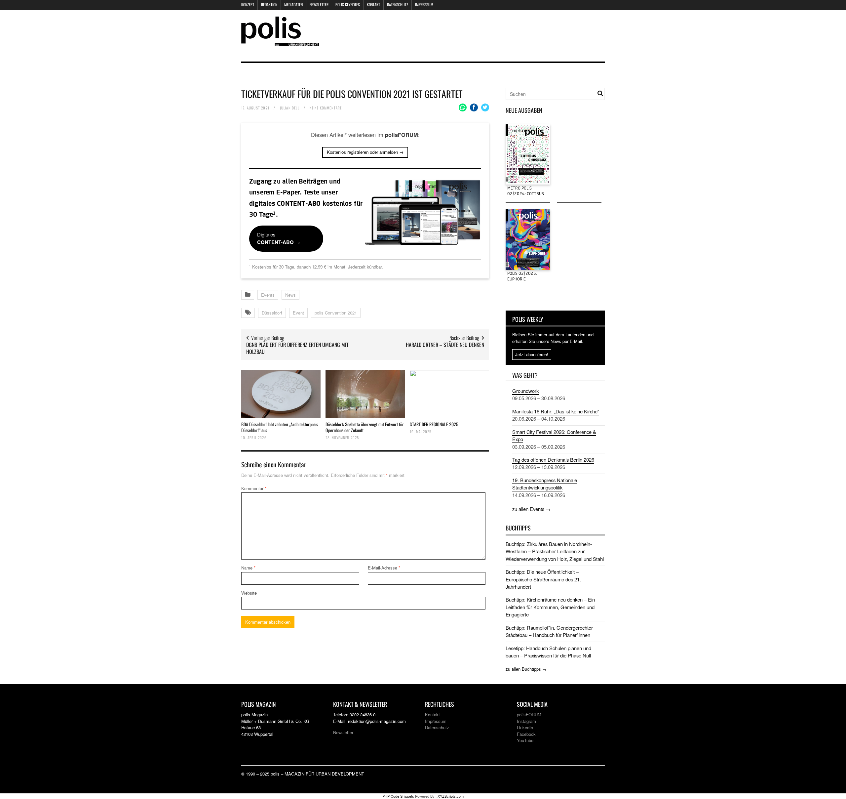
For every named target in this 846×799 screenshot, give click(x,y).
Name (248, 568)
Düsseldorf (272, 313)
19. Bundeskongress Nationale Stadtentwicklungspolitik (544, 484)
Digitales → (278, 238)
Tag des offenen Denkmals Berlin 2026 (553, 459)
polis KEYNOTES (347, 4)
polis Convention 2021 (336, 313)
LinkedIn (525, 727)
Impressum (424, 4)
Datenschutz (397, 4)
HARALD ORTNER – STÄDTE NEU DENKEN (445, 345)
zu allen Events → (531, 508)
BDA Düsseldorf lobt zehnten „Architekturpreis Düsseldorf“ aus (279, 427)
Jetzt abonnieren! (531, 354)
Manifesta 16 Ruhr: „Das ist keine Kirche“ (555, 411)
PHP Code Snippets (398, 796)
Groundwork (525, 390)
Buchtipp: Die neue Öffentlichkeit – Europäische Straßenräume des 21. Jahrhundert (543, 579)
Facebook (526, 734)
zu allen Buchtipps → (526, 669)
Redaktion (269, 4)
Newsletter (319, 4)
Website (249, 593)
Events (268, 295)
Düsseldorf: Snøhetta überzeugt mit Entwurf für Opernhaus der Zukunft (365, 427)
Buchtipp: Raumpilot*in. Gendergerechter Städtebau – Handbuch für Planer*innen (549, 631)
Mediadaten (293, 4)
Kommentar (253, 488)
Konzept (247, 4)
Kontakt (373, 4)
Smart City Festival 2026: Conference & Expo (554, 435)
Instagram (526, 721)
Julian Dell (289, 107)
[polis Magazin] (280, 42)
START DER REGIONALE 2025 (434, 424)
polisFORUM (529, 714)
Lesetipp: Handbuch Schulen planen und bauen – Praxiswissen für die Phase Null (548, 652)
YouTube (525, 740)
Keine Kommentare (326, 107)
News (290, 295)
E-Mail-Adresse (384, 568)
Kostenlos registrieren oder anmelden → (365, 152)
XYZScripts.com (451, 796)
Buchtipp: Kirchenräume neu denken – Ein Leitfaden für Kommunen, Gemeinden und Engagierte (550, 607)
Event (298, 313)
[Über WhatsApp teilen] (463, 107)
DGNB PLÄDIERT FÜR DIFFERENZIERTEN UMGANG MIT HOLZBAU (297, 348)
